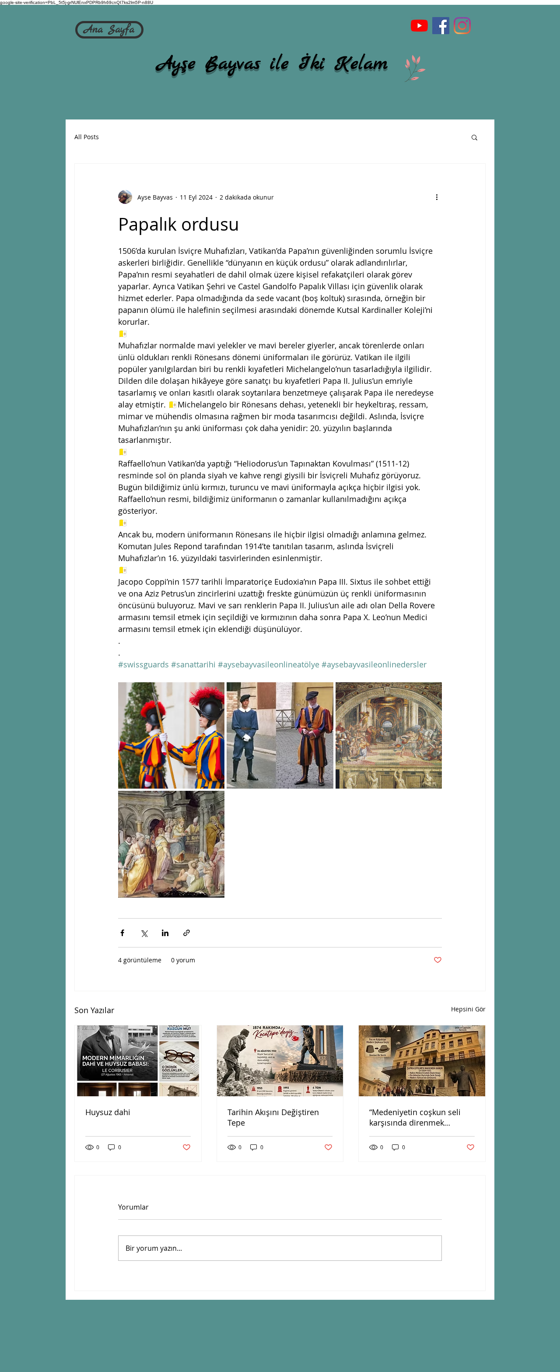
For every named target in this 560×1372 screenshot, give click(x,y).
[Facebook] (440, 25)
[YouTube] (419, 25)
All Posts (86, 137)
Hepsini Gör (468, 1009)
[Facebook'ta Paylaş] (122, 933)
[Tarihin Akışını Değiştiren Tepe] (280, 1060)
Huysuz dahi (107, 1112)
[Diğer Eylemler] (436, 197)
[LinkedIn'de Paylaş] (165, 933)
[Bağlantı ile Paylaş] (186, 933)
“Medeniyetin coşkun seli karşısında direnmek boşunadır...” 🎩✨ (415, 1117)
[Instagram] (462, 25)
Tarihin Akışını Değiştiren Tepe (273, 1117)
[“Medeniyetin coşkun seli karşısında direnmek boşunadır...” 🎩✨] (422, 1060)
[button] (474, 136)
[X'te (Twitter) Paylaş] (144, 933)
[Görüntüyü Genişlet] (171, 735)
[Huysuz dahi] (138, 1060)
